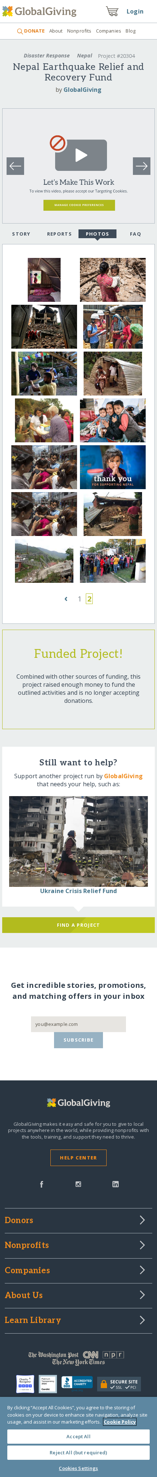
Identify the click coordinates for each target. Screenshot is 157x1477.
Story (21, 233)
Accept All (78, 1436)
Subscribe (79, 1039)
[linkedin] (115, 1184)
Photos (98, 233)
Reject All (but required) (78, 1452)
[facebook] (41, 1184)
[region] (78, 1437)
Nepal (84, 55)
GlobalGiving (83, 90)
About (55, 30)
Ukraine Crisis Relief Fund (78, 891)
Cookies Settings (78, 1468)
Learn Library (33, 1321)
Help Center (78, 1157)
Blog (130, 30)
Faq (135, 233)
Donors (19, 1221)
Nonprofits (79, 30)
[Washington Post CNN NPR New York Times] (78, 1360)
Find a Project (78, 925)
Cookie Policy (120, 1421)
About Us (24, 1296)
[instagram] (78, 1184)
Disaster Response (46, 55)
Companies (108, 30)
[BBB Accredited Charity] (79, 1384)
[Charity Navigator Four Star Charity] (27, 1384)
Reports (59, 233)
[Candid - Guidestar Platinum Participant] (50, 1384)
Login (135, 11)
